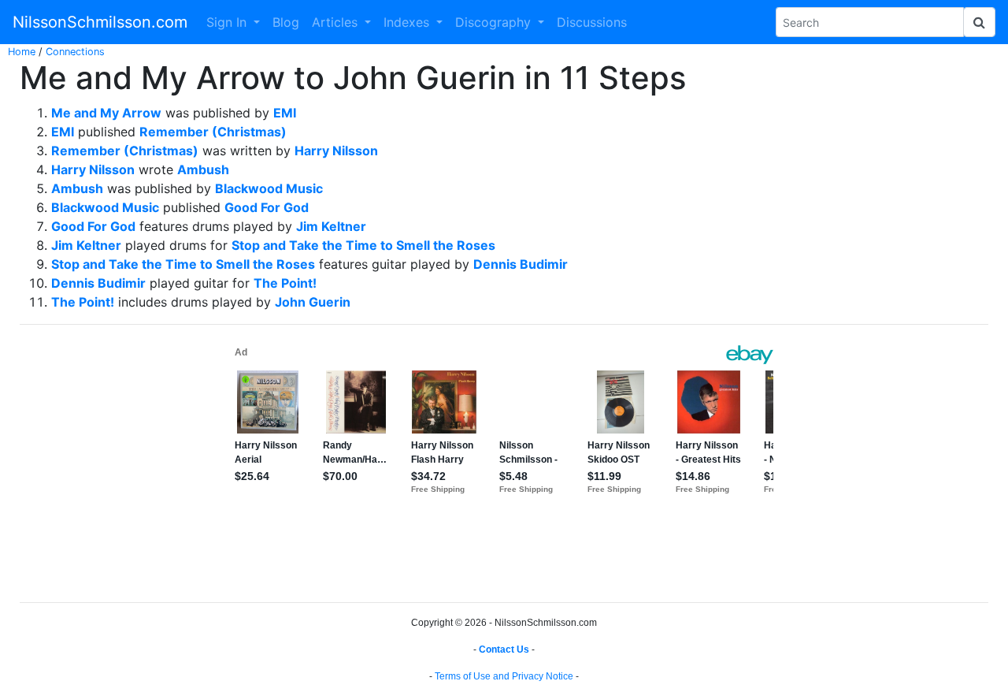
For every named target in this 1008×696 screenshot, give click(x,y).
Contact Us (504, 649)
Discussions (592, 22)
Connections (75, 52)
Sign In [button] (228, 22)
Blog (285, 22)
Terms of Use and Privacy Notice (504, 676)
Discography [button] (495, 22)
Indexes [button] (408, 22)
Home (21, 52)
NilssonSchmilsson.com (100, 22)
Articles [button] (336, 22)
